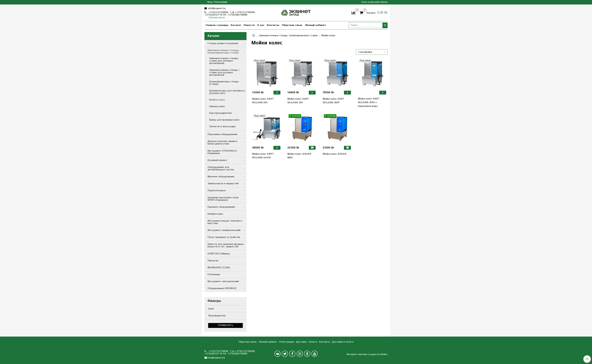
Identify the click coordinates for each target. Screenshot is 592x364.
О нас (260, 25)
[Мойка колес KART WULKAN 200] (266, 73)
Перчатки (213, 260)
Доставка (301, 342)
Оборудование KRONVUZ (222, 288)
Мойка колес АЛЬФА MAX (299, 155)
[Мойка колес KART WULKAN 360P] (337, 73)
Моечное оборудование (221, 176)
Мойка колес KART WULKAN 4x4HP (263, 155)
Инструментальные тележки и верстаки (225, 222)
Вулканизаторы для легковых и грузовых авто (227, 92)
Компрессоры (215, 214)
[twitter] (285, 354)
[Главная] (253, 35)
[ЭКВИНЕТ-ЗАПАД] (296, 12)
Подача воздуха (217, 190)
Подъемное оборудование (222, 134)
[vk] (277, 354)
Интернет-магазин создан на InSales (367, 354)
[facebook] (292, 354)
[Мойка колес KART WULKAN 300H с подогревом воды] (372, 73)
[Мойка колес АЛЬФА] (337, 128)
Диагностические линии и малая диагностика (222, 143)
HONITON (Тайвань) (219, 253)
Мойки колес (217, 100)
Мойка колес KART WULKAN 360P (333, 100)
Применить (225, 325)
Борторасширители (220, 113)
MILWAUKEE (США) (219, 267)
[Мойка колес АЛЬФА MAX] (302, 128)
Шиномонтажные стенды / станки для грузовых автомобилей (224, 72)
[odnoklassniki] (307, 354)
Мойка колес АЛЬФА (334, 154)
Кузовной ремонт (217, 160)
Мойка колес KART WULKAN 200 (263, 100)
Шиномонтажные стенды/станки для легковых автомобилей (224, 61)
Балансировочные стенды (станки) (224, 83)
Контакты (273, 25)
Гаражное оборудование (221, 207)
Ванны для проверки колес (224, 120)
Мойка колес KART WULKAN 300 (298, 100)
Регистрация (286, 342)
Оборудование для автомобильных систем (221, 168)
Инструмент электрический (223, 281)
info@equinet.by (217, 8)
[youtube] (314, 354)
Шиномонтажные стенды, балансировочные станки (288, 35)
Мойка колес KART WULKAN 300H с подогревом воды (369, 102)
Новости (249, 25)
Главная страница (217, 25)
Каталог (236, 25)
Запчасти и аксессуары (222, 126)
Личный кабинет (315, 25)
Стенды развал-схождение (223, 43)
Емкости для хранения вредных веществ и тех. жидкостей (226, 245)
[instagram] (300, 354)
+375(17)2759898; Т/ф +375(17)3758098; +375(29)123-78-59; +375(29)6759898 (229, 14)
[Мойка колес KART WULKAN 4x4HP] (266, 128)
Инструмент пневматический (224, 230)
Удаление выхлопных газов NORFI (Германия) (223, 199)
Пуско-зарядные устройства (224, 237)
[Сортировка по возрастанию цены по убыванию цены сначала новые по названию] (372, 52)
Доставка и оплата (343, 342)
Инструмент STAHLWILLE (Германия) (222, 152)
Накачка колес (217, 106)
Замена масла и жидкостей (223, 183)
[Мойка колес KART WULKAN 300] (302, 73)
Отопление (214, 274)
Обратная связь (292, 25)
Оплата (313, 342)
